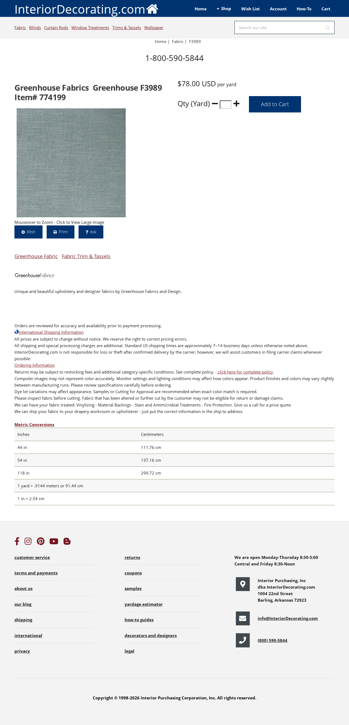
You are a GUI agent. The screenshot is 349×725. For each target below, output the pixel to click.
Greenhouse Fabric (36, 256)
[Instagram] (28, 542)
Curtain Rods (56, 27)
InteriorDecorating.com (79, 9)
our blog (22, 604)
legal (129, 651)
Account (278, 8)
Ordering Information (34, 365)
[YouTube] (53, 542)
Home (201, 8)
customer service (32, 557)
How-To (304, 8)
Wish (31, 231)
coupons (133, 573)
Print (63, 231)
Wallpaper (153, 27)
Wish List (250, 8)
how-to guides (139, 619)
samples (133, 588)
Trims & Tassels (126, 27)
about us (23, 588)
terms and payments (36, 573)
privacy (22, 651)
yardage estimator (144, 604)
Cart (325, 8)
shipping (23, 619)
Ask (93, 231)
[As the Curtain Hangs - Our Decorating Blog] (67, 542)
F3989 (195, 41)
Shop (226, 8)
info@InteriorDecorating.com (288, 618)
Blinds (35, 27)
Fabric (20, 27)
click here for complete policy (245, 372)
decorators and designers (151, 635)
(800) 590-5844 (272, 640)
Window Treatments (90, 27)
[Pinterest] (40, 542)
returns (132, 557)
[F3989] (71, 162)
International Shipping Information (51, 332)
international (28, 635)
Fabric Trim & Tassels (86, 256)
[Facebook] (16, 542)
